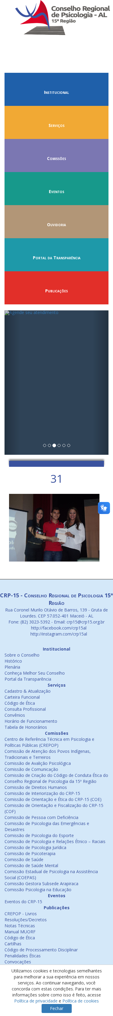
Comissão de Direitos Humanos (36, 787)
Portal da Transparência (56, 257)
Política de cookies (80, 1001)
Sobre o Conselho (22, 655)
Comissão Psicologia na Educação (38, 889)
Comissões (56, 158)
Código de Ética (20, 703)
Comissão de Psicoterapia (30, 853)
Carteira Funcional (22, 697)
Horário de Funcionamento (31, 721)
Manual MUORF (20, 931)
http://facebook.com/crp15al (58, 628)
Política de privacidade (36, 1001)
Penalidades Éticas (23, 956)
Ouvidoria (56, 224)
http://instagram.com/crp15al (58, 634)
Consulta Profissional (25, 709)
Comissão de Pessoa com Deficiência (41, 817)
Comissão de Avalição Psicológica (38, 763)
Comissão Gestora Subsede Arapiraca (41, 883)
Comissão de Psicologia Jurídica (35, 847)
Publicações (56, 291)
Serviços (56, 125)
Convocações (18, 962)
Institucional (56, 92)
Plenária (12, 667)
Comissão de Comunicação (31, 769)
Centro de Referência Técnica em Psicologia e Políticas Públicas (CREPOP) (49, 742)
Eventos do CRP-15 (23, 901)
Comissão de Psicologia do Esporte (39, 835)
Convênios (15, 715)
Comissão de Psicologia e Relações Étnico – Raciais (55, 841)
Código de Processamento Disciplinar (41, 950)
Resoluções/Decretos (26, 919)
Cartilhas (13, 944)
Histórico (13, 661)
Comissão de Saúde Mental (31, 865)
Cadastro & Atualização (28, 691)
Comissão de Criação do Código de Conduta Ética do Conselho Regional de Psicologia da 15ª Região (56, 778)
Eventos (56, 191)
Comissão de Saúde (24, 859)
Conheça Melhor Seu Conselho (35, 673)
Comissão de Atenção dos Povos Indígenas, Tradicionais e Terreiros (48, 754)
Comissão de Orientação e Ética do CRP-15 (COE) (53, 799)
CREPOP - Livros (21, 913)
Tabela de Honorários (26, 727)
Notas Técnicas (20, 925)
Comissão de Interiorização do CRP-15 (42, 793)
